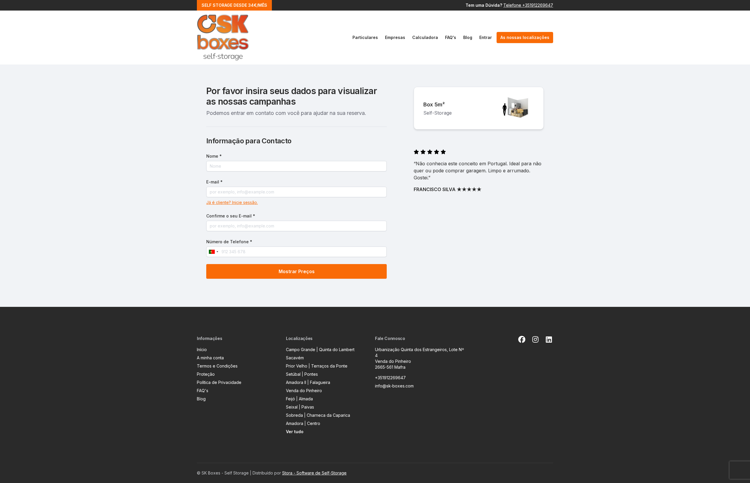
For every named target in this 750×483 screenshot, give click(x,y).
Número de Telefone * (229, 241)
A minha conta (210, 357)
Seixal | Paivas (300, 406)
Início (202, 349)
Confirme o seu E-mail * (230, 215)
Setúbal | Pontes (302, 374)
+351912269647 (390, 377)
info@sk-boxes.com (394, 385)
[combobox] (213, 252)
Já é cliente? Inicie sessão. (232, 202)
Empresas (395, 37)
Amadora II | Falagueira (308, 382)
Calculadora (425, 37)
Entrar (485, 37)
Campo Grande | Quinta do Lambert (320, 349)
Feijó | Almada (299, 398)
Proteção (206, 374)
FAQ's (450, 37)
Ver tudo (295, 431)
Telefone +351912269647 (528, 5)
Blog (467, 37)
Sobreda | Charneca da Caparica (318, 415)
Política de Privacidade (219, 382)
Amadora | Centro (303, 423)
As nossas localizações (524, 37)
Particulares (365, 37)
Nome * (214, 156)
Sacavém (295, 357)
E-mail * (214, 181)
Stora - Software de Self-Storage (314, 472)
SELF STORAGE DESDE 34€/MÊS (234, 5)
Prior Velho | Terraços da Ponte (316, 365)
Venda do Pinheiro (304, 390)
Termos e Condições (217, 365)
